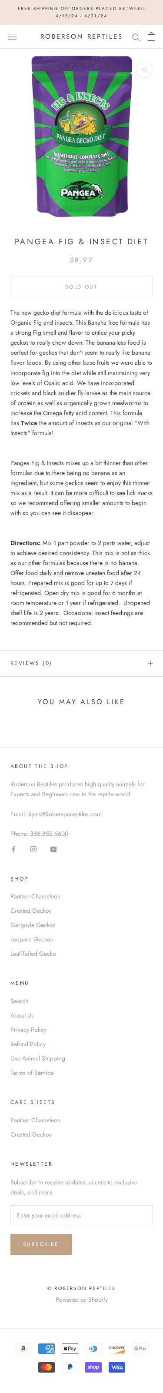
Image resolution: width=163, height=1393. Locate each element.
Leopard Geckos (31, 939)
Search (19, 1001)
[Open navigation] (12, 36)
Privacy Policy (28, 1029)
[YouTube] (53, 849)
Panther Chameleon (35, 896)
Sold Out (81, 287)
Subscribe (41, 1244)
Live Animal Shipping (37, 1058)
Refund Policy (28, 1044)
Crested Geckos (31, 910)
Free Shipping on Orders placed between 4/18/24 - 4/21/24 (82, 12)
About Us (22, 1015)
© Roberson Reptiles (81, 1288)
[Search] (136, 36)
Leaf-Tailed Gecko (33, 953)
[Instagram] (33, 849)
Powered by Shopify (82, 1299)
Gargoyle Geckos (33, 925)
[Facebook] (13, 849)
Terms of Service (31, 1072)
